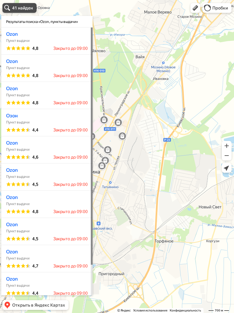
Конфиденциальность (185, 310)
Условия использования (150, 310)
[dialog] (47, 155)
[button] (195, 8)
